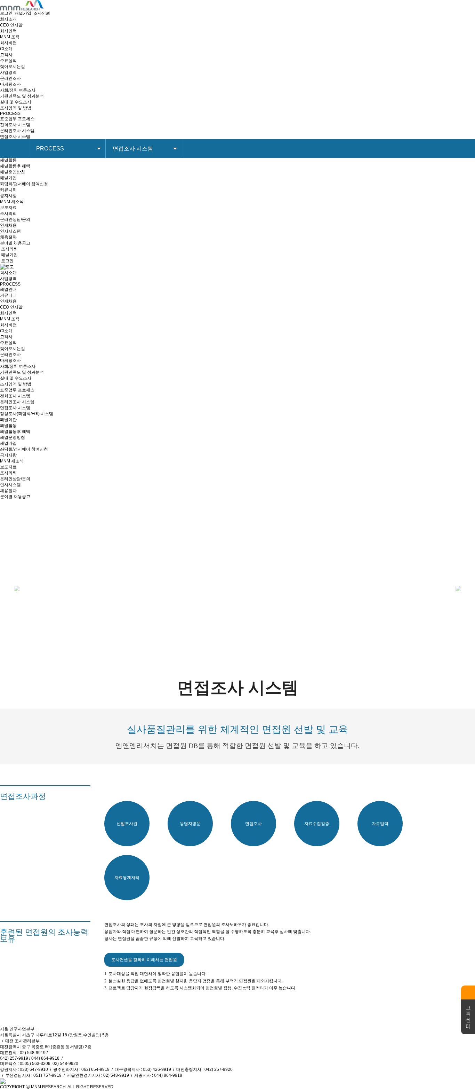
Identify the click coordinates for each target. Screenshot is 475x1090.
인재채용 (8, 301)
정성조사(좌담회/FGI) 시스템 (26, 413)
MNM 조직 (9, 36)
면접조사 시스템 (15, 136)
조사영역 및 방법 (15, 108)
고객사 (6, 54)
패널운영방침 (12, 172)
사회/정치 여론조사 (17, 90)
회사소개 (8, 272)
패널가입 (23, 13)
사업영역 (8, 278)
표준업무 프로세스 (17, 118)
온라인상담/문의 (15, 219)
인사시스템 (10, 231)
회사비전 (8, 42)
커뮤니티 (8, 295)
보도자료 (8, 207)
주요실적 (8, 60)
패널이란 (8, 419)
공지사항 (8, 195)
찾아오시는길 (12, 66)
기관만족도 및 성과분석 (22, 96)
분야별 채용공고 (15, 243)
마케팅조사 (10, 84)
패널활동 (8, 160)
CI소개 (6, 48)
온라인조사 (10, 78)
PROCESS (10, 284)
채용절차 (8, 237)
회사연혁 (8, 31)
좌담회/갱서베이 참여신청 (24, 183)
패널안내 (8, 289)
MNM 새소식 (12, 201)
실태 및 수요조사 (15, 102)
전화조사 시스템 (15, 124)
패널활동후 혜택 (15, 166)
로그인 (6, 13)
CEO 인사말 (11, 25)
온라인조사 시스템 (17, 130)
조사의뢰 (41, 13)
